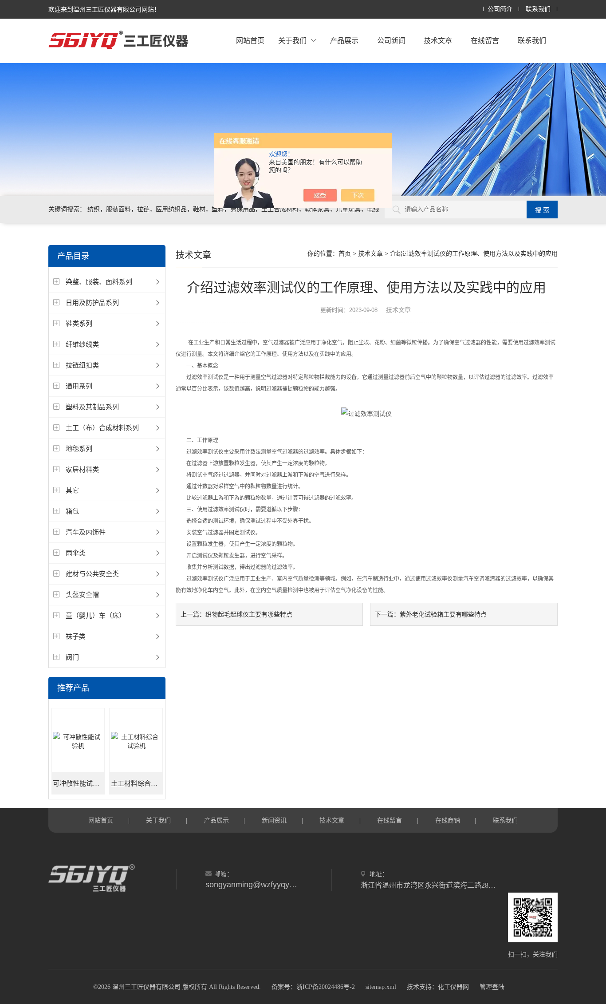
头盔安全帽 (82, 594)
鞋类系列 (79, 323)
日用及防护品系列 (92, 302)
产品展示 (344, 40)
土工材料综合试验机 (136, 783)
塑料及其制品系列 (92, 407)
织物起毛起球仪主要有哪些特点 (248, 614)
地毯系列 (79, 448)
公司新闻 (391, 40)
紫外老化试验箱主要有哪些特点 (443, 614)
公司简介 (500, 9)
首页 (344, 253)
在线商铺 (447, 820)
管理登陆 (492, 987)
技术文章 (438, 40)
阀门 (72, 657)
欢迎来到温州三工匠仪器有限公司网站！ (104, 9)
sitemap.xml (381, 987)
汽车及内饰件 (86, 532)
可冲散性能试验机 (79, 783)
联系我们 (538, 9)
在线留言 (485, 40)
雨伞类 (76, 553)
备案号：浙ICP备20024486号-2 (313, 987)
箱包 (72, 511)
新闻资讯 (274, 820)
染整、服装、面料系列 (99, 281)
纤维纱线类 (82, 344)
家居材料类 (82, 469)
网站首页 (250, 40)
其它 (72, 490)
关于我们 (292, 40)
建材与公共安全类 (92, 573)
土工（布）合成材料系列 (102, 427)
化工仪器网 (453, 987)
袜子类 (76, 636)
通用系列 (79, 386)
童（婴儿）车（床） (96, 615)
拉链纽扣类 (82, 365)
